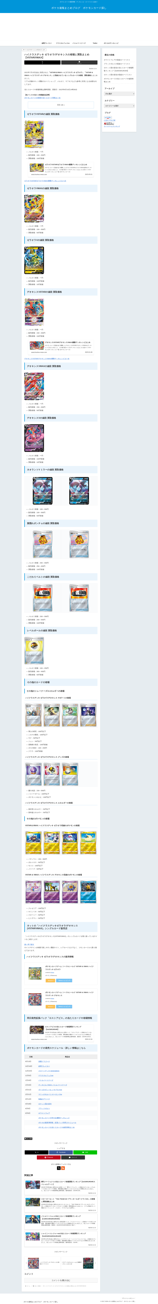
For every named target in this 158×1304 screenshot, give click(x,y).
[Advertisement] (79, 27)
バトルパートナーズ (45, 1080)
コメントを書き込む (61, 1280)
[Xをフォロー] (59, 1168)
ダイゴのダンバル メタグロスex (50, 1090)
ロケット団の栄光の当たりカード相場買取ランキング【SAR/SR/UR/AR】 (118, 69)
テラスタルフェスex (45, 1075)
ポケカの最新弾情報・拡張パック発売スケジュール (57, 1123)
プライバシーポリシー (128, 1298)
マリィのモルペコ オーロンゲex (50, 1094)
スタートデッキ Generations (48, 1071)
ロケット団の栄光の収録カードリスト (118, 75)
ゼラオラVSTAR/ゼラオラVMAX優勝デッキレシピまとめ (45, 181)
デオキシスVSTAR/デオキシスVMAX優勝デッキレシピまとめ (46, 359)
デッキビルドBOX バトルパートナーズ (52, 1085)
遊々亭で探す (29, 944)
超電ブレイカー (44, 1066)
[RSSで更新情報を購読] (63, 1168)
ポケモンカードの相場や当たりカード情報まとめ (42, 98)
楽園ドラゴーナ (44, 1061)
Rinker (52, 972)
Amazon (50, 980)
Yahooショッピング (64, 980)
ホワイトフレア (44, 1113)
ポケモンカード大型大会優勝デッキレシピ (54, 1118)
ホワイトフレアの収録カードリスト (117, 60)
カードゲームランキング (112, 126)
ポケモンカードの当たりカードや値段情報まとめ (56, 1127)
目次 (59, 105)
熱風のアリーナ (44, 1099)
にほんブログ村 (109, 120)
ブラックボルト (44, 1108)
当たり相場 (29, 1138)
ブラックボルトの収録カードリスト (117, 64)
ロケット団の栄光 (45, 1104)
